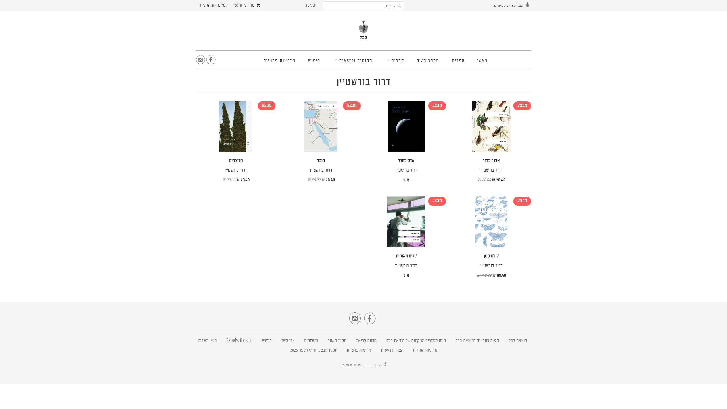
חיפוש (314, 61)
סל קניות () (244, 5)
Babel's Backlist (239, 341)
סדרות (397, 61)
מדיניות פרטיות (279, 61)
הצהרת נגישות (392, 350)
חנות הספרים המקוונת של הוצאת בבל (416, 341)
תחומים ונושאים (355, 61)
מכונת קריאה (366, 341)
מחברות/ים (428, 61)
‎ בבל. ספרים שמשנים (356, 365)
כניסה (310, 5)
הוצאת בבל (518, 341)
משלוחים (311, 341)
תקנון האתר (337, 341)
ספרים (458, 61)
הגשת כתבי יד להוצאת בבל (477, 341)
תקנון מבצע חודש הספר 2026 (313, 350)
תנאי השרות (207, 341)
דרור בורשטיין (363, 83)
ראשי (482, 61)
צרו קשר (287, 341)
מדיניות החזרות (425, 350)
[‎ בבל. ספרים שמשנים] (363, 32)
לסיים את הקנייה (213, 5)
